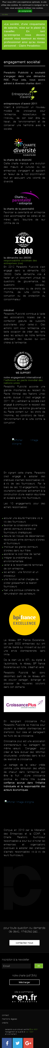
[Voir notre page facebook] (7, 1043)
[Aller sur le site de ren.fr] (24, 998)
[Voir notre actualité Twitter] (18, 1043)
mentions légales (9, 1019)
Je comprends (25, 11)
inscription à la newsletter (15, 959)
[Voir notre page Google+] (28, 1043)
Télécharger (24, 982)
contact (5, 1015)
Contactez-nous (24, 942)
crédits (5, 1023)
